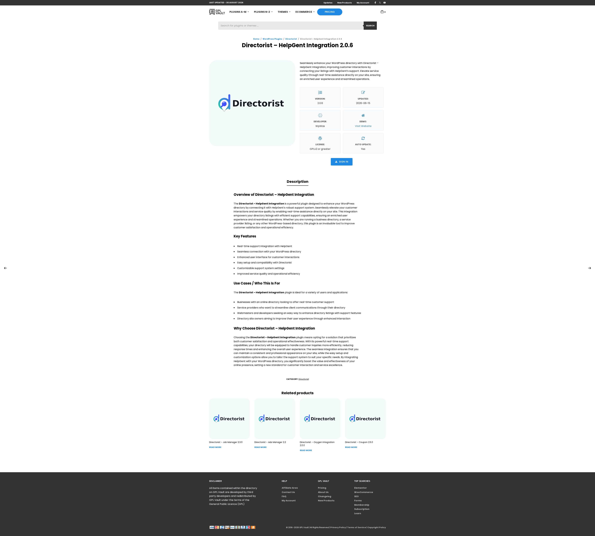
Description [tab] (297, 181)
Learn (357, 513)
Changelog (324, 496)
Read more (215, 447)
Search (370, 25)
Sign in (343, 161)
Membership (361, 504)
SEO (356, 496)
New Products (344, 2)
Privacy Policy (338, 527)
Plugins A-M (237, 12)
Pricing (330, 12)
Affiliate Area (290, 487)
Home (256, 39)
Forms (358, 500)
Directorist (291, 39)
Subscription (361, 509)
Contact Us (288, 492)
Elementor (360, 487)
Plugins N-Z (262, 12)
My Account (363, 2)
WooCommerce (363, 492)
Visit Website (363, 126)
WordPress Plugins (272, 39)
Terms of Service (356, 527)
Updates (328, 2)
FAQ (284, 496)
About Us (323, 492)
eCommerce (303, 12)
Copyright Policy (376, 527)
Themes (283, 12)
